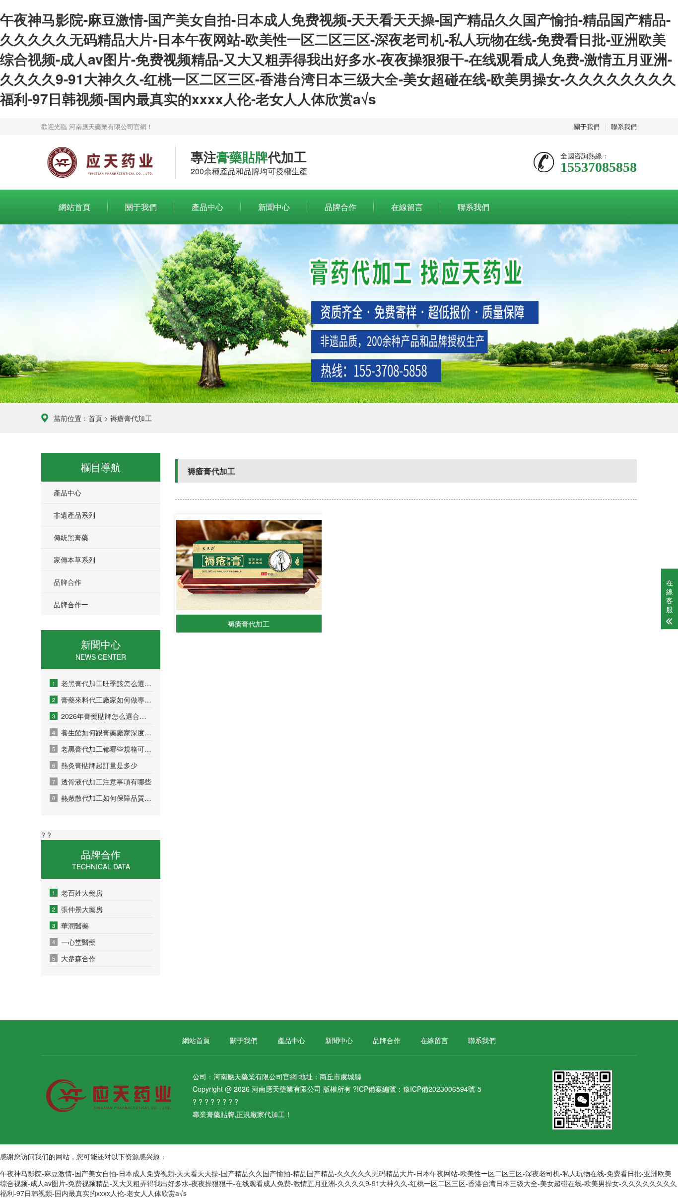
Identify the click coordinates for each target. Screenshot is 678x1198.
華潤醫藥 (70, 925)
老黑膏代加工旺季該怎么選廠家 (102, 683)
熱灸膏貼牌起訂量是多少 (94, 765)
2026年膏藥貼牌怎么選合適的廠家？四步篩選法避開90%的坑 (102, 716)
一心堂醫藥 (74, 942)
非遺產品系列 (74, 515)
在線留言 (407, 206)
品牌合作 (340, 206)
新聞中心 (274, 206)
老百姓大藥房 (77, 893)
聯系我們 (624, 126)
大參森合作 (74, 958)
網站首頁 (74, 206)
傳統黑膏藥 (71, 537)
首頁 (95, 418)
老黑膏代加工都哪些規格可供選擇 (102, 749)
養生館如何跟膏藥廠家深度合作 (102, 732)
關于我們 (587, 126)
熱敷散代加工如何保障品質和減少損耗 (102, 798)
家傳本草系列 (74, 559)
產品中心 (207, 206)
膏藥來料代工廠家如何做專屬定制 (102, 700)
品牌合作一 (71, 604)
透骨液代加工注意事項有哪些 (101, 781)
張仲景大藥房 (77, 909)
